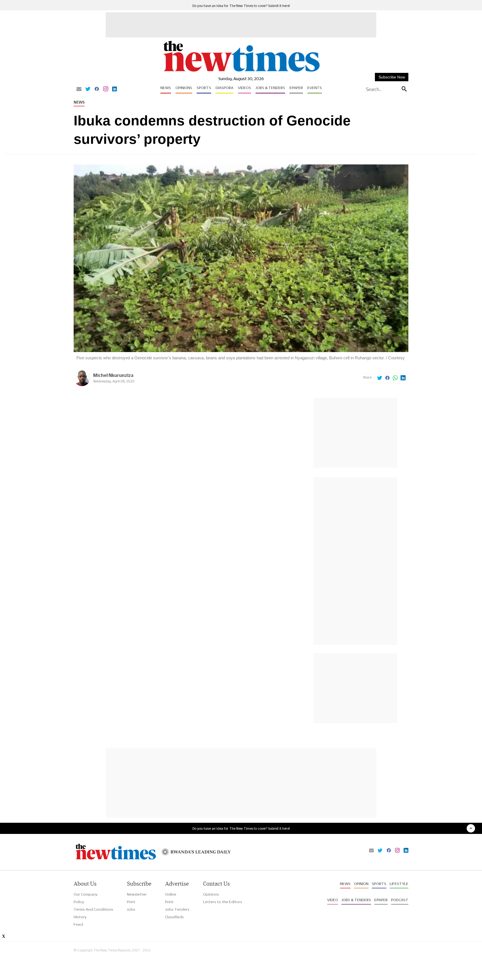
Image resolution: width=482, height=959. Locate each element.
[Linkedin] (114, 89)
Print (131, 902)
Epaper (296, 87)
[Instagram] (105, 89)
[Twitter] (87, 89)
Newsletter (137, 894)
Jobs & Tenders (270, 87)
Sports (204, 87)
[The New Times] (241, 72)
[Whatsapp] (395, 378)
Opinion (361, 883)
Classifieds (174, 917)
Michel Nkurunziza (113, 375)
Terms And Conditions (93, 909)
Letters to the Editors (222, 902)
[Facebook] (96, 89)
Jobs (131, 909)
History (80, 917)
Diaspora (224, 87)
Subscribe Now (392, 77)
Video (332, 900)
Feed (78, 924)
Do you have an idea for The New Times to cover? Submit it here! (241, 6)
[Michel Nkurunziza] (82, 384)
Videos (244, 87)
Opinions (183, 87)
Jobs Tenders (177, 909)
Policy (79, 902)
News (165, 87)
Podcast (399, 900)
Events (314, 87)
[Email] (78, 89)
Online (170, 894)
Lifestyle (399, 883)
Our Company (85, 894)
